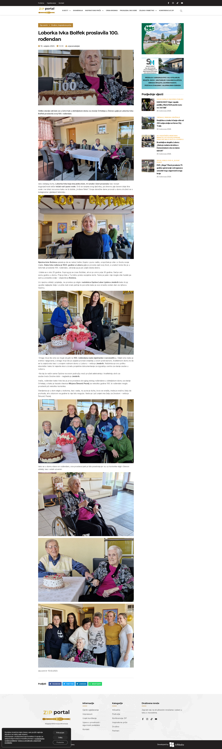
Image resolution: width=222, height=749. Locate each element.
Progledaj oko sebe (128, 10)
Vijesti (65, 10)
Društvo (54, 25)
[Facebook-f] (168, 3)
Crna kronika (112, 10)
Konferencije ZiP (166, 10)
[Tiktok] (177, 3)
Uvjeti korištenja (11, 741)
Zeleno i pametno (146, 10)
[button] (55, 684)
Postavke (60, 742)
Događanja (78, 10)
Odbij (60, 737)
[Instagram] (173, 3)
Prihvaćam (60, 733)
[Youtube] (182, 3)
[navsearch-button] (180, 10)
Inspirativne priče (93, 10)
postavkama (39, 739)
